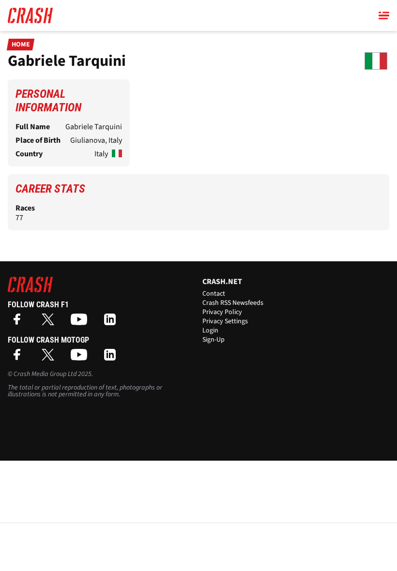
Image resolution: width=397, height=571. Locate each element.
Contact (213, 293)
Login (210, 330)
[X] (50, 322)
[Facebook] (19, 322)
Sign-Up (213, 339)
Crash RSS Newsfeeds (232, 303)
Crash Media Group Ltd (45, 374)
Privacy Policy (222, 312)
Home (21, 44)
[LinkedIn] (112, 322)
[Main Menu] (384, 15)
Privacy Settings (225, 321)
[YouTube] (81, 322)
